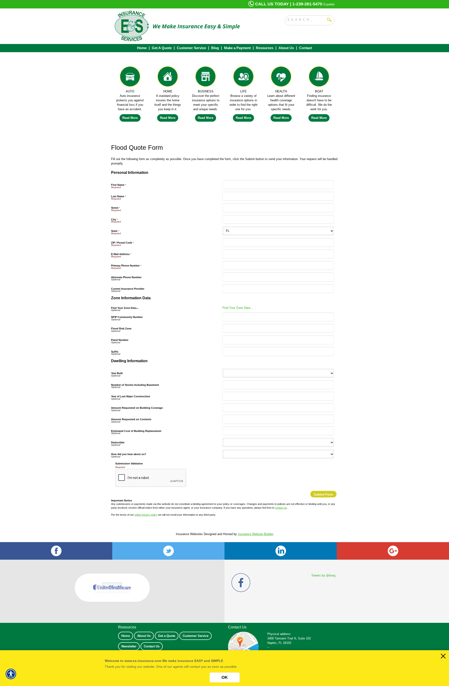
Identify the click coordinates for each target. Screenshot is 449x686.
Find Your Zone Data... (237, 308)
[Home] (177, 26)
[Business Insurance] (205, 77)
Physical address (279, 634)
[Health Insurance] (281, 77)
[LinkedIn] (280, 551)
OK (224, 677)
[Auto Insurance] (130, 77)
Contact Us (151, 646)
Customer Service (195, 636)
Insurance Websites (189, 534)
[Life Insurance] (243, 77)
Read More (130, 118)
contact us (281, 507)
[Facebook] (56, 551)
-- (268, 647)
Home (125, 636)
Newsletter (128, 646)
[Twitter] (168, 551)
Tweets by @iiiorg (323, 575)
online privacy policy (145, 514)
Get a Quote (166, 636)
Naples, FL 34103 (279, 643)
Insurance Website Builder (255, 534)
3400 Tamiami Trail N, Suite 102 (289, 638)
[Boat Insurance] (319, 77)
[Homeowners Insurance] (167, 77)
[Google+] (392, 551)
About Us (144, 636)
